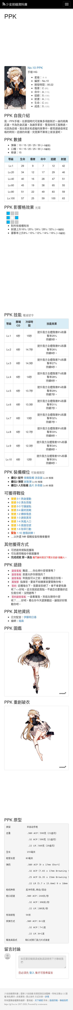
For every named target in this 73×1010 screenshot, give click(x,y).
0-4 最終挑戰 (24, 510)
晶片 (31, 485)
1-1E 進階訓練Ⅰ (26, 533)
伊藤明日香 (30, 617)
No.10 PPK (35, 67)
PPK (15, 87)
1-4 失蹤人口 (24, 521)
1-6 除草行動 (24, 529)
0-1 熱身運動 (24, 498)
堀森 (21, 620)
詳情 (47, 997)
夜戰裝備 (29, 477)
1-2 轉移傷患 (24, 514)
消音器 (38, 477)
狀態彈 (28, 481)
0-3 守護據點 (24, 506)
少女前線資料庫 (16, 4)
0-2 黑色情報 (24, 502)
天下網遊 (39, 1000)
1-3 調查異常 (24, 517)
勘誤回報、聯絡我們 (59, 1000)
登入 (31, 972)
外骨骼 (38, 485)
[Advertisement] (36, 42)
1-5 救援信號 (24, 525)
